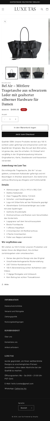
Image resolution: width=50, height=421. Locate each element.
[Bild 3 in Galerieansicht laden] (38, 73)
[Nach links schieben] (2, 73)
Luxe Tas (21, 416)
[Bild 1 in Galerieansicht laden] (12, 73)
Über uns (8, 337)
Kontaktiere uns (11, 342)
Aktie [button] (6, 284)
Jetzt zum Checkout (25, 134)
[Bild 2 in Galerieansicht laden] (25, 73)
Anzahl (4, 114)
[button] (2, 9)
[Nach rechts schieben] (47, 73)
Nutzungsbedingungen (14, 322)
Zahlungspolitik (11, 317)
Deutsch (24, 408)
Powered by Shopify (31, 416)
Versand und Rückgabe (14, 311)
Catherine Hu (20, 388)
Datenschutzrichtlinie (13, 306)
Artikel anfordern (11, 347)
